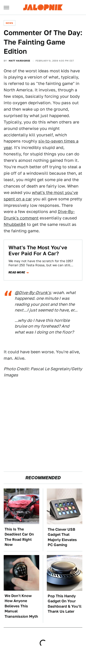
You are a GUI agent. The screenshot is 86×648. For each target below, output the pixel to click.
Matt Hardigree (19, 60)
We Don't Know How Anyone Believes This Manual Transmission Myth (21, 606)
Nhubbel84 (15, 224)
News (9, 23)
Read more (16, 272)
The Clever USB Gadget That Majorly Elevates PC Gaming (62, 537)
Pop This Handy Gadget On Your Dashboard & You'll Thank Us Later (64, 604)
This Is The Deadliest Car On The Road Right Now (19, 537)
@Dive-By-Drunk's (33, 292)
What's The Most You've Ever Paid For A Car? (37, 250)
